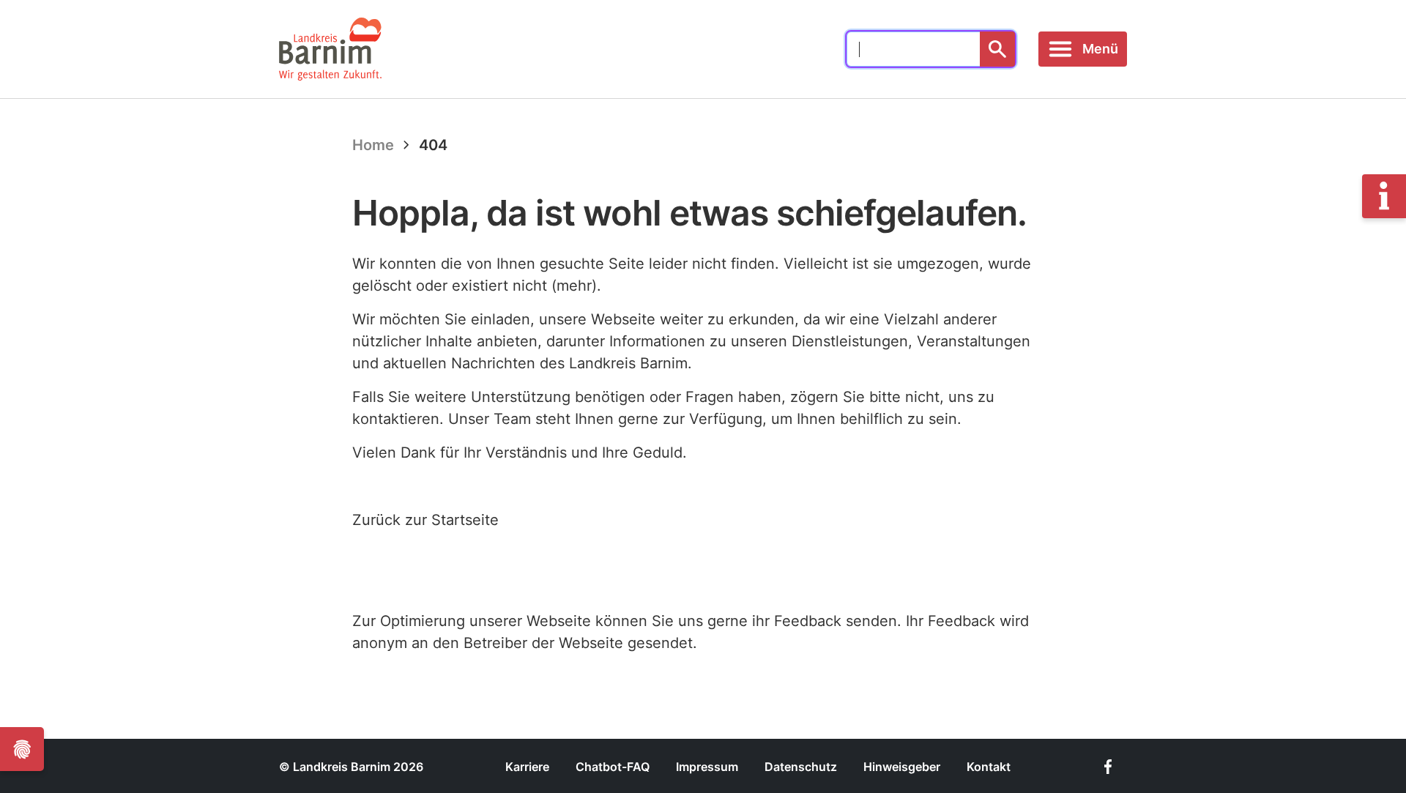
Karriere (527, 766)
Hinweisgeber (901, 766)
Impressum (707, 766)
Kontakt (989, 766)
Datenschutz (801, 766)
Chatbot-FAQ (613, 766)
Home (373, 145)
